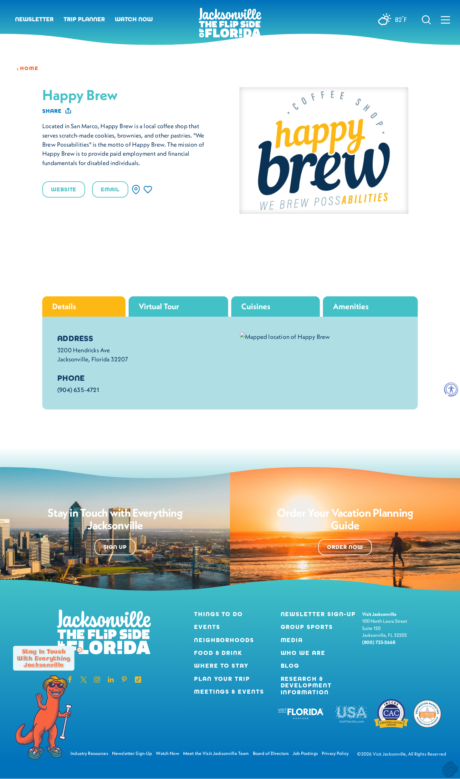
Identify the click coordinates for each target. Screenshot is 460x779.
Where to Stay (221, 665)
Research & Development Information (306, 686)
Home (29, 68)
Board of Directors (271, 753)
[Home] (230, 25)
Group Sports (307, 627)
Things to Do (218, 614)
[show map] (136, 189)
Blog (290, 665)
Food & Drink (218, 653)
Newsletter (34, 19)
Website (63, 189)
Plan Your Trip (222, 679)
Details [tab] (64, 306)
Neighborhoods (224, 640)
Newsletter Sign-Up (318, 614)
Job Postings (305, 753)
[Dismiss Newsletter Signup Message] (79, 650)
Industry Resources (89, 753)
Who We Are (303, 653)
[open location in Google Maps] (285, 336)
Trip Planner (84, 19)
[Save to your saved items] (148, 189)
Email (110, 189)
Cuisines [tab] (255, 306)
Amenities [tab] (351, 306)
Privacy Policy (335, 753)
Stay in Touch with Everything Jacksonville (43, 658)
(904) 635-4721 (78, 390)
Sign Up (115, 547)
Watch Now (134, 19)
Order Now (345, 547)
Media (292, 640)
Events (207, 627)
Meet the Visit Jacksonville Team (216, 753)
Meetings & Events (229, 691)
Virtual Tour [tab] (159, 306)
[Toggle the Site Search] (426, 19)
